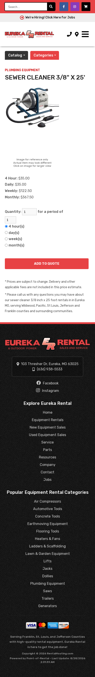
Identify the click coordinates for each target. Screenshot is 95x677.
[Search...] (51, 7)
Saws (47, 591)
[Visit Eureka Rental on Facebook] (63, 6)
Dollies (47, 576)
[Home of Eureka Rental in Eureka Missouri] (29, 34)
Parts (47, 450)
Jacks (47, 569)
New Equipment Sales (48, 427)
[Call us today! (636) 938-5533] (69, 34)
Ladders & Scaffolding (47, 546)
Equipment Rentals (47, 420)
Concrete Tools (47, 516)
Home (47, 412)
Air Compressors (47, 501)
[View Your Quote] (86, 6)
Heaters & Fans (47, 539)
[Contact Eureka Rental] (77, 34)
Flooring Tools (47, 531)
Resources (47, 457)
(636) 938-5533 (49, 369)
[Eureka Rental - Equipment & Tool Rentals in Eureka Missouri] (47, 343)
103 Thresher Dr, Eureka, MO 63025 (49, 364)
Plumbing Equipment (22, 70)
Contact (47, 472)
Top (88, 672)
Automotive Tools (47, 509)
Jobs (47, 480)
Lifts (47, 561)
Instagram (50, 391)
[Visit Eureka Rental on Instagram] (74, 6)
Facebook (50, 383)
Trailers (48, 598)
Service (47, 442)
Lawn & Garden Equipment (47, 554)
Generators (47, 606)
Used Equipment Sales (47, 435)
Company (47, 465)
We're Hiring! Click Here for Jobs (50, 17)
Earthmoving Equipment (47, 524)
